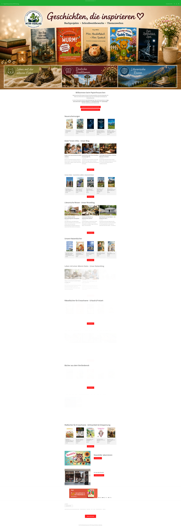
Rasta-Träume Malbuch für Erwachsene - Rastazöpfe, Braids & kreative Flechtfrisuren (79, 440)
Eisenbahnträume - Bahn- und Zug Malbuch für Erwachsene (90, 440)
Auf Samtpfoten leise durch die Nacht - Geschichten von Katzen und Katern (90, 254)
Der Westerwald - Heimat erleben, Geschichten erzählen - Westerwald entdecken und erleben (79, 190)
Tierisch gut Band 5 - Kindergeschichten (68, 131)
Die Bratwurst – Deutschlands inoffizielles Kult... (106, 344)
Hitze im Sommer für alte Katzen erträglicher (73, 280)
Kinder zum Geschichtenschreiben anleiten (73, 156)
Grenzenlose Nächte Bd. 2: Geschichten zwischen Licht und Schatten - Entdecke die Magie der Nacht (101, 131)
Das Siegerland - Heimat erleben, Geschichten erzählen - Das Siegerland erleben (89, 190)
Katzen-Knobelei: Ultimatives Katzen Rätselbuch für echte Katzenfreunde (101, 254)
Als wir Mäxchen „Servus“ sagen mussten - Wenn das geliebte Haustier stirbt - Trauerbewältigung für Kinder (70, 254)
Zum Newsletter (97, 458)
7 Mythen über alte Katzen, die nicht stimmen (89, 280)
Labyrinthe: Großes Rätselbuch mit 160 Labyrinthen (68, 315)
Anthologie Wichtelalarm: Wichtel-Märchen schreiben (107, 156)
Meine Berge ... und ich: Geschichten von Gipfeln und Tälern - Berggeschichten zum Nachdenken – (111, 131)
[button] (2, 4)
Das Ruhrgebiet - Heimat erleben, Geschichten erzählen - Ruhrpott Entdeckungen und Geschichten (100, 190)
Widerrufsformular (90, 516)
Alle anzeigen (90, 169)
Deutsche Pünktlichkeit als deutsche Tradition (88, 344)
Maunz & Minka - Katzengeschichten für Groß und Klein (111, 254)
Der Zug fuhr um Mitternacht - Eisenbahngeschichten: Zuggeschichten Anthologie (80, 131)
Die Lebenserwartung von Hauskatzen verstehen (105, 280)
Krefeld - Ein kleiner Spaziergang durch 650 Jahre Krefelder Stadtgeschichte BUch (111, 190)
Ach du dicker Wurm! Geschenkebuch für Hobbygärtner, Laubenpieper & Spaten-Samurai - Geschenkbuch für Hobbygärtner (80, 316)
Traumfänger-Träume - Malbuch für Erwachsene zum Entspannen (101, 440)
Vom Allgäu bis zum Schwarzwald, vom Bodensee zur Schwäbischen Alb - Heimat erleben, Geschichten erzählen (70, 381)
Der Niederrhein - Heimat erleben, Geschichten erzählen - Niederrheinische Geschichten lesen (69, 190)
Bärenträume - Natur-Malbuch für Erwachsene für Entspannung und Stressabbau (111, 440)
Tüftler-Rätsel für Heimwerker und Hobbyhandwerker (101, 315)
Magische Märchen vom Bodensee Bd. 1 (110, 380)
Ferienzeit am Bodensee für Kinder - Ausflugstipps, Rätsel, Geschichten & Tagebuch (90, 380)
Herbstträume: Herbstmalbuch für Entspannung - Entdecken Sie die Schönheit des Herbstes (70, 440)
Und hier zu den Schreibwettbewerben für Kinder (90, 109)
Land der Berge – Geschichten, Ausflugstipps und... (72, 408)
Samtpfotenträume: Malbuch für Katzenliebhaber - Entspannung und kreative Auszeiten (80, 254)
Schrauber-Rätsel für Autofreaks (110, 315)
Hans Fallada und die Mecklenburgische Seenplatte (72, 217)
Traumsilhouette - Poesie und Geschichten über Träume (90, 131)
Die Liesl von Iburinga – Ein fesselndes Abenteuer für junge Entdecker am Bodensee (80, 380)
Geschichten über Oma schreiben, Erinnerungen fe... (90, 156)
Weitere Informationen (99, 475)
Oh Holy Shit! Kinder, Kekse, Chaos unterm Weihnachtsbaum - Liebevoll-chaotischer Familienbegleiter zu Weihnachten (90, 316)
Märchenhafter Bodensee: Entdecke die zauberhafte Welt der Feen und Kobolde (100, 380)
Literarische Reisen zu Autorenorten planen (87, 217)
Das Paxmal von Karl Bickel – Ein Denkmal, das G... (107, 217)
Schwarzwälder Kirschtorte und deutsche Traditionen (72, 344)
